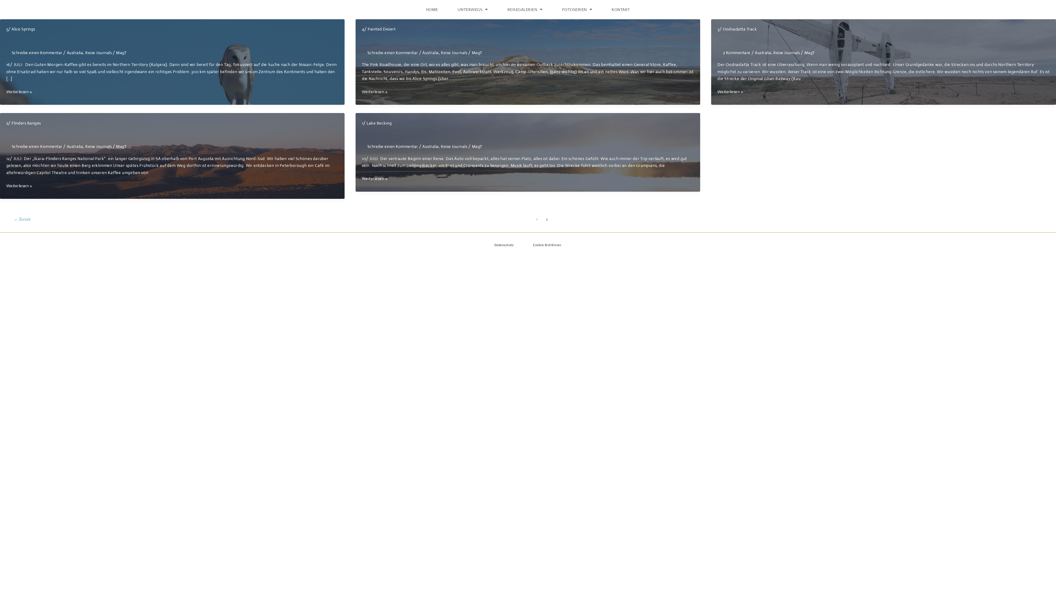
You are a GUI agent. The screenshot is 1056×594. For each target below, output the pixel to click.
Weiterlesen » (19, 92)
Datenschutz (504, 245)
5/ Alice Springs (20, 29)
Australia (75, 52)
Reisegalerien (522, 9)
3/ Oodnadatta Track (737, 29)
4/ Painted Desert (379, 29)
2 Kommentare (736, 52)
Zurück (22, 219)
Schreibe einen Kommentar (37, 52)
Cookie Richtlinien (547, 245)
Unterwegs (470, 9)
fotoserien (574, 9)
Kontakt (621, 9)
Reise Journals (98, 52)
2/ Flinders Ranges (23, 123)
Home (432, 9)
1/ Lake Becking (377, 123)
